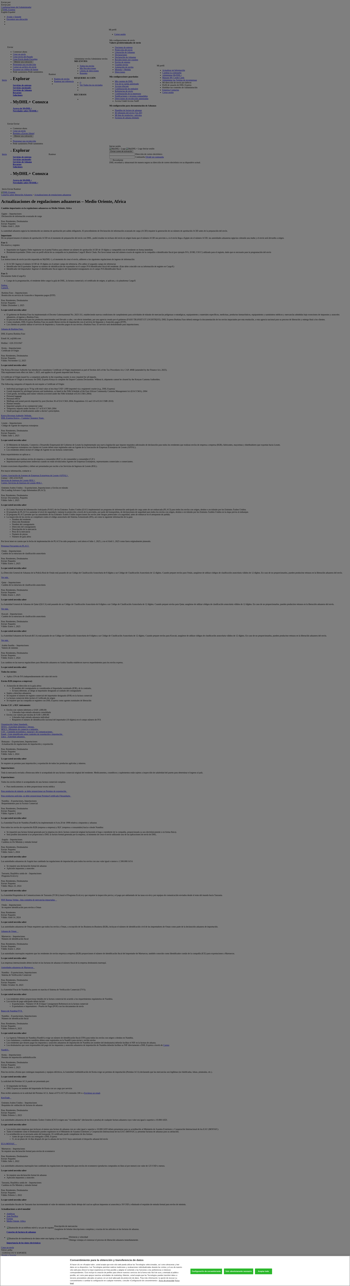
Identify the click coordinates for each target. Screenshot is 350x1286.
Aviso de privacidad (166, 1281)
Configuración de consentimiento (206, 1271)
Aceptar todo (263, 1271)
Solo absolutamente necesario (238, 1271)
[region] (175, 1271)
